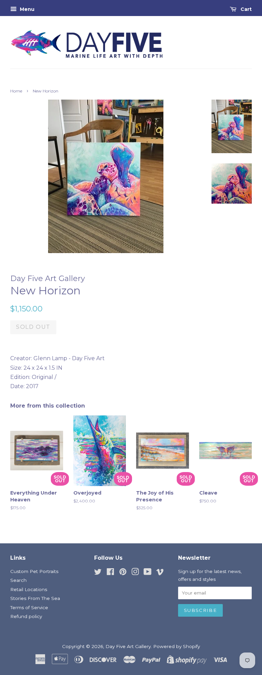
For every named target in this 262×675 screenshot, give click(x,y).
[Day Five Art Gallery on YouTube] (147, 573)
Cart (245, 9)
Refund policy (26, 616)
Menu (26, 9)
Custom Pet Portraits (34, 571)
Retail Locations (28, 589)
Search (18, 580)
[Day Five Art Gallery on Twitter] (98, 573)
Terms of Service (29, 607)
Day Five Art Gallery (128, 646)
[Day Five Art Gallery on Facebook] (110, 573)
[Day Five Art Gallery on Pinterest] (123, 573)
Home (16, 90)
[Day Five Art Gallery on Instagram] (135, 573)
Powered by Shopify (176, 646)
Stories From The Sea (35, 598)
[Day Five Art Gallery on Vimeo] (160, 573)
